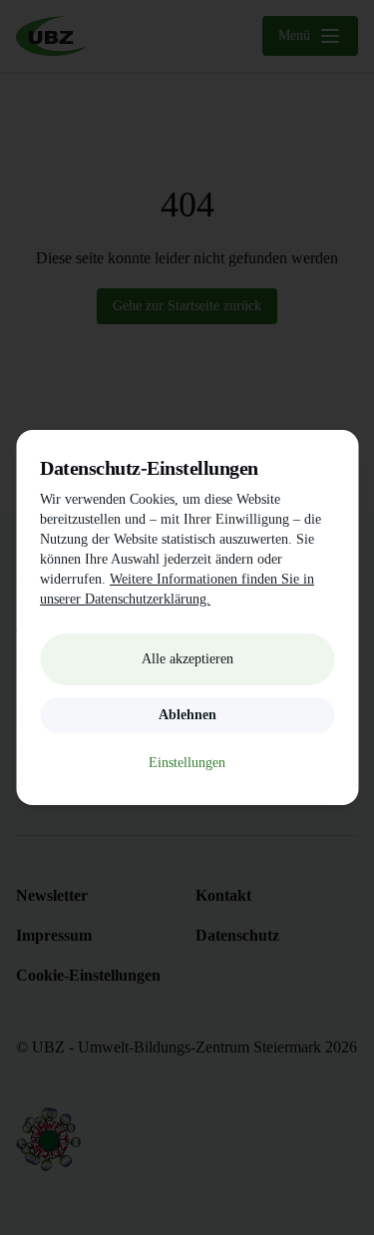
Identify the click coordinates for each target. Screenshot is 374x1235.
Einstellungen (187, 762)
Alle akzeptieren (187, 658)
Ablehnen (187, 714)
